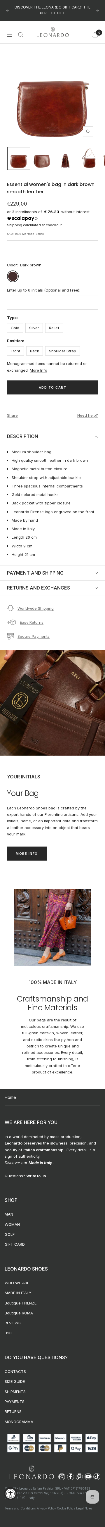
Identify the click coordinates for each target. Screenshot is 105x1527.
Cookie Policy (66, 1508)
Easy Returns (31, 622)
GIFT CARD (15, 1244)
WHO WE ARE (17, 1282)
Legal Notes (84, 1508)
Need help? (87, 415)
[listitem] (61, 1476)
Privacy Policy (46, 1508)
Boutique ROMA (19, 1313)
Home (10, 1097)
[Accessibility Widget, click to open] (10, 1493)
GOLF (10, 1234)
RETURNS (13, 1411)
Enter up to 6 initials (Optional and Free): (43, 290)
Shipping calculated (24, 225)
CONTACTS (15, 1371)
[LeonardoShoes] (31, 1473)
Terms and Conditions (20, 1508)
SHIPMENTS (15, 1391)
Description (22, 436)
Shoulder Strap (62, 351)
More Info (38, 370)
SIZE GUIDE (15, 1381)
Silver (34, 327)
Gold (15, 327)
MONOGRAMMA (19, 1421)
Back (34, 351)
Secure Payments (34, 636)
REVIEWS (13, 1323)
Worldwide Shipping (36, 608)
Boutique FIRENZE (20, 1303)
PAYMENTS (14, 1401)
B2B (8, 1332)
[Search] (20, 34)
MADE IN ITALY (18, 1292)
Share (12, 415)
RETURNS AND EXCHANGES (38, 588)
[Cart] (95, 34)
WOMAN (12, 1224)
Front (15, 351)
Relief (54, 327)
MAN (9, 1214)
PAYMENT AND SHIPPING (35, 573)
